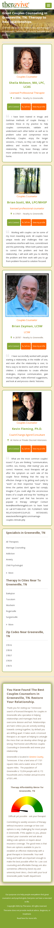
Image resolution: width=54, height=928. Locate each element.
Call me (26, 107)
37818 (9, 650)
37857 (9, 655)
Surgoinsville (12, 617)
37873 (9, 665)
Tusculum (10, 599)
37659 (9, 660)
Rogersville (11, 611)
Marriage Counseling (15, 547)
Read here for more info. (27, 918)
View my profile (39, 107)
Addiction (10, 553)
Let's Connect (13, 107)
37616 (9, 645)
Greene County (36, 756)
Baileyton (10, 593)
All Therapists (12, 541)
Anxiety (9, 559)
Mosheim (10, 605)
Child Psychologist (14, 565)
